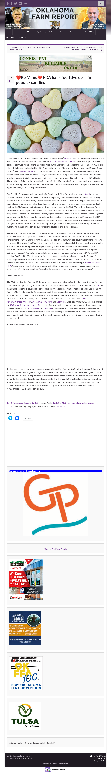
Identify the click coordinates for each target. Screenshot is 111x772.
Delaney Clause (26, 171)
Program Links (99, 761)
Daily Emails (75, 32)
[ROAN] (8, 3)
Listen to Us (19, 32)
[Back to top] (105, 765)
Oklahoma (37, 301)
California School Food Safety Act (25, 305)
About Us (89, 32)
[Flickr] (20, 3)
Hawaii (36, 308)
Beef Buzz (10, 37)
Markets (30, 32)
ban (97, 285)
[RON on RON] (15, 3)
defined (86, 194)
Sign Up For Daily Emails (55, 549)
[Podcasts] (25, 3)
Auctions (63, 32)
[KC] (11, 3)
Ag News (41, 32)
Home (8, 32)
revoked (68, 158)
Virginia (48, 308)
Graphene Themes (25, 758)
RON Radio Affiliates (97, 756)
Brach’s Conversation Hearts (63, 161)
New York (47, 301)
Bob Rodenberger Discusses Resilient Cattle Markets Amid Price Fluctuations (83, 48)
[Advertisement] (55, 348)
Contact (21, 37)
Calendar (53, 32)
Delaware (60, 301)
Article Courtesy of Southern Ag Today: (23, 403)
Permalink (60, 406)
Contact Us (101, 758)
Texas (29, 308)
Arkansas (17, 301)
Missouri (27, 301)
